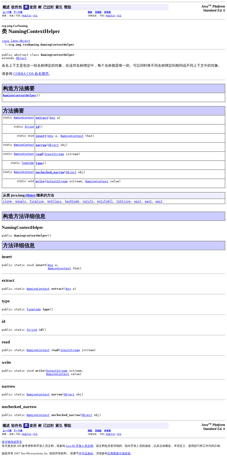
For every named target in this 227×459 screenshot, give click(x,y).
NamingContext (24, 117)
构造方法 (26, 15)
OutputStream (57, 181)
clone (7, 201)
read (39, 154)
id (37, 126)
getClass (54, 201)
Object (21, 58)
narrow (41, 145)
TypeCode (28, 163)
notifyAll (105, 201)
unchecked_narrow (50, 172)
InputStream (54, 154)
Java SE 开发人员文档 (79, 445)
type (39, 163)
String (29, 126)
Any (52, 117)
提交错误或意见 (12, 441)
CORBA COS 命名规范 (31, 74)
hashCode (72, 201)
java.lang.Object (16, 41)
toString (123, 201)
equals (20, 201)
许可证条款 (86, 453)
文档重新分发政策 (119, 453)
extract (42, 117)
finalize (36, 201)
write (40, 181)
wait (137, 201)
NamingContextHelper (20, 95)
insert (41, 136)
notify (88, 201)
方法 (35, 15)
